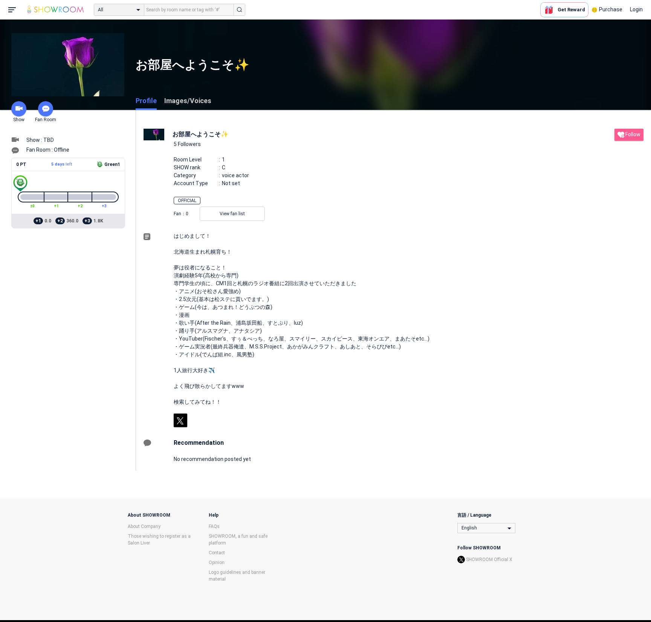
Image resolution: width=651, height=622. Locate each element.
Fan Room (45, 119)
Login (636, 9)
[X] (180, 420)
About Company (144, 526)
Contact (217, 552)
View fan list (232, 213)
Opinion (217, 562)
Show (18, 119)
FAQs (214, 526)
